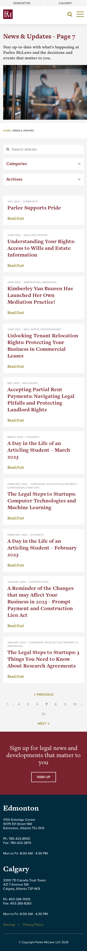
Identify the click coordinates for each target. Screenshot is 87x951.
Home (7, 130)
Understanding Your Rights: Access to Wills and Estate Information (41, 248)
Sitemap (9, 925)
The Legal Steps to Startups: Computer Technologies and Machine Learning (41, 500)
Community (30, 201)
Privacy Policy (33, 925)
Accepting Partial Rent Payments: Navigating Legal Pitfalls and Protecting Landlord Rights (41, 399)
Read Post (15, 218)
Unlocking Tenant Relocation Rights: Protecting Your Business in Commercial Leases (42, 345)
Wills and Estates (36, 235)
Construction (39, 581)
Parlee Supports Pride (34, 207)
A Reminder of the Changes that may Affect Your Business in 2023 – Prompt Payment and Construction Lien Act (40, 601)
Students (32, 437)
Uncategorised (50, 329)
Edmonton (21, 3)
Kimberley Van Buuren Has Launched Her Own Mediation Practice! (40, 295)
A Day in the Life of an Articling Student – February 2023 (42, 547)
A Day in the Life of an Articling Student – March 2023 (38, 450)
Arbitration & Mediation (40, 282)
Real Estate (31, 329)
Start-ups (32, 487)
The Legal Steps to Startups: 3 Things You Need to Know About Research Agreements (43, 659)
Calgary (65, 3)
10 (75, 704)
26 (43, 714)
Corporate (37, 484)
